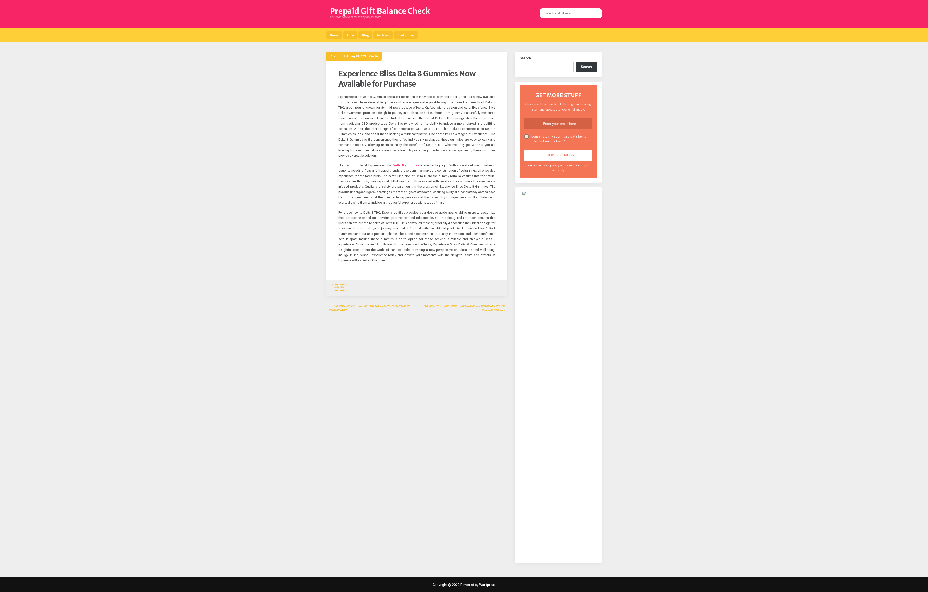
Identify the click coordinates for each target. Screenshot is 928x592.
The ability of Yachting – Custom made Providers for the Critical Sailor (464, 307)
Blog (365, 35)
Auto (350, 35)
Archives (383, 35)
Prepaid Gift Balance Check (380, 11)
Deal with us (406, 35)
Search (525, 58)
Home (334, 35)
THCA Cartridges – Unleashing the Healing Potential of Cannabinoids (369, 307)
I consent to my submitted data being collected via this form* (558, 138)
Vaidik (374, 56)
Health (339, 287)
